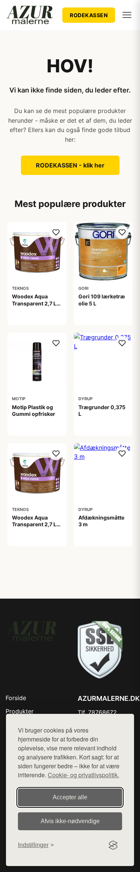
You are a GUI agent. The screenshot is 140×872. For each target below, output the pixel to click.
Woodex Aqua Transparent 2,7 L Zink (34, 524)
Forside (16, 698)
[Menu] (126, 14)
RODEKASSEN (89, 15)
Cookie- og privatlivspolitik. (83, 775)
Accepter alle (70, 797)
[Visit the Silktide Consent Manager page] (113, 845)
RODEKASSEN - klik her (70, 165)
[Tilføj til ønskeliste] (56, 232)
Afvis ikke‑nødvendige (70, 821)
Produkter (20, 711)
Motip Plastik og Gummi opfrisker (33, 410)
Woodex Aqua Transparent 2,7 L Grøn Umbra (34, 303)
